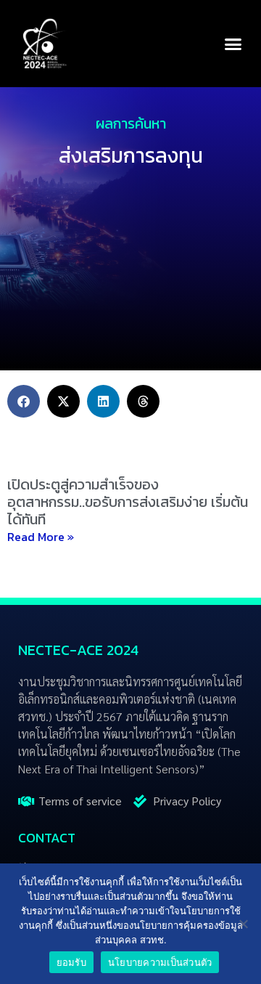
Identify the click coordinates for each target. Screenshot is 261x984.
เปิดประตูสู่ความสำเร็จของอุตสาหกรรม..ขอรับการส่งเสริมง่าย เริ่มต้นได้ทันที (127, 501)
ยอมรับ (71, 962)
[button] (233, 43)
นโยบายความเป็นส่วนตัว (160, 962)
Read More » (40, 536)
